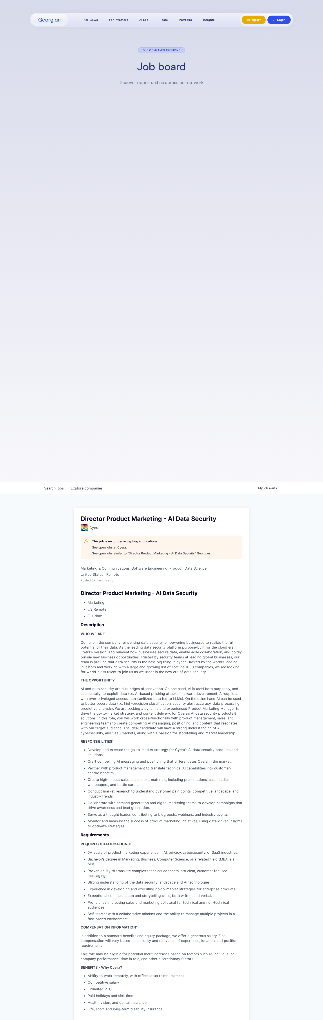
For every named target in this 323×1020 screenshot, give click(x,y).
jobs (54, 488)
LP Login (279, 20)
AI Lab (144, 20)
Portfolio (185, 20)
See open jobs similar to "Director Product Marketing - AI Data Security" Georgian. (151, 553)
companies (87, 488)
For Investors (118, 20)
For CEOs (91, 20)
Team (164, 20)
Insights (208, 20)
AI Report (253, 20)
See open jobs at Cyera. (109, 547)
